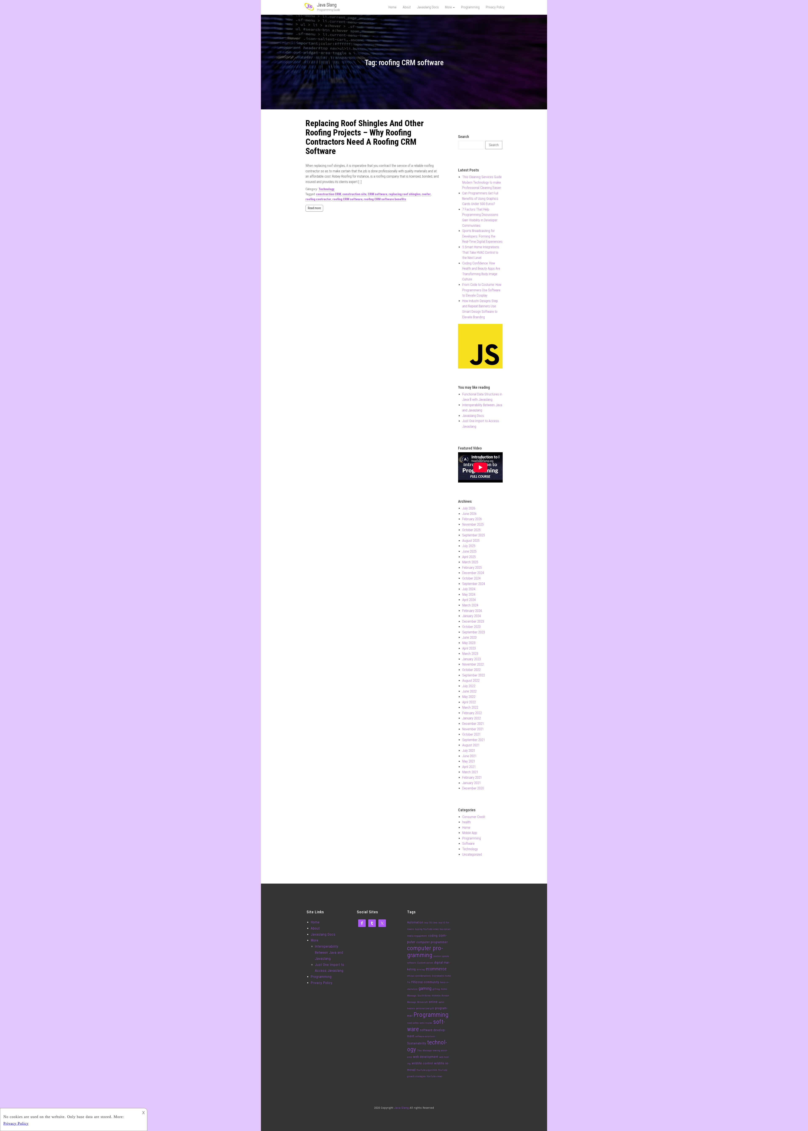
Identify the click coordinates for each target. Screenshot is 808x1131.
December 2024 (473, 573)
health (466, 822)
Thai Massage (424, 1050)
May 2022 (468, 697)
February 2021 (472, 778)
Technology (326, 189)
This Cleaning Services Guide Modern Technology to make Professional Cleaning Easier (482, 182)
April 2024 (469, 600)
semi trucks (426, 1023)
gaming (425, 988)
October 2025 (471, 530)
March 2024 (470, 605)
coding (433, 935)
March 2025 (470, 562)
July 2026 (468, 508)
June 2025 (469, 551)
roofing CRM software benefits (385, 199)
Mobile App (469, 833)
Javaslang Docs (428, 7)
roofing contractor (318, 199)
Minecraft (422, 1002)
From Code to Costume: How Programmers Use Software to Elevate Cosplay (481, 290)
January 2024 (471, 616)
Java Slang (327, 5)
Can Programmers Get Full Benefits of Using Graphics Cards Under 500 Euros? (480, 198)
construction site (354, 194)
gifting (436, 989)
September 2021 (473, 740)
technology (427, 1046)
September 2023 (473, 632)
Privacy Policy (495, 7)
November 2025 (473, 524)
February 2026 (472, 519)
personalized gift (425, 1008)
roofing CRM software (347, 199)
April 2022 (469, 702)
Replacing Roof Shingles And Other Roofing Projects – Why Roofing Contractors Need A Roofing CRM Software (365, 137)
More (449, 7)
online (433, 1002)
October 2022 (471, 670)
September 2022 (473, 675)
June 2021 (469, 756)
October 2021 (471, 734)
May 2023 (468, 643)
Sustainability (416, 1043)
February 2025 (472, 568)
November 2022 (473, 664)
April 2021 (469, 767)
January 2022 (471, 718)
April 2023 (469, 648)
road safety (413, 1023)
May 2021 (468, 761)
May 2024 (468, 595)
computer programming (425, 952)
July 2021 (468, 751)
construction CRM (328, 194)
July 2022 (468, 686)
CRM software (377, 194)
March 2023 (470, 654)
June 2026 (469, 514)
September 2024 (473, 584)
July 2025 (468, 546)
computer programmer (432, 942)
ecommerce (436, 969)
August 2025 (471, 541)
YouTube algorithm (427, 1070)
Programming (470, 7)
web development (425, 1057)
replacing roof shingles (405, 194)
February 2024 (472, 611)
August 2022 (471, 681)
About (407, 7)
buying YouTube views (427, 929)
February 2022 (472, 713)
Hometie (436, 995)
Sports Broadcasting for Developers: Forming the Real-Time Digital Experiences (482, 236)
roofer (426, 194)
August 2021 (471, 745)
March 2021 (470, 772)
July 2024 (468, 589)
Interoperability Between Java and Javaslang (329, 952)
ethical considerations (419, 976)
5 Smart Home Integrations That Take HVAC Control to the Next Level (480, 252)
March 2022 (470, 707)
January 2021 (471, 783)
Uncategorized (472, 855)
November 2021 (473, 729)
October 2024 (471, 578)
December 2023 (473, 621)
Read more (314, 208)
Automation (415, 922)
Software (468, 844)
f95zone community (425, 982)
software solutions (425, 1036)
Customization (425, 962)
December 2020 (473, 788)
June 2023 (469, 637)
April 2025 (469, 557)
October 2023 (471, 627)
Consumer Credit (473, 817)
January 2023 (471, 659)
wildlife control (422, 1063)
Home (392, 7)
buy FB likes (430, 922)
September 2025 (473, 535)
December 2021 (473, 724)
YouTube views (434, 1076)
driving (421, 969)
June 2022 (469, 691)
